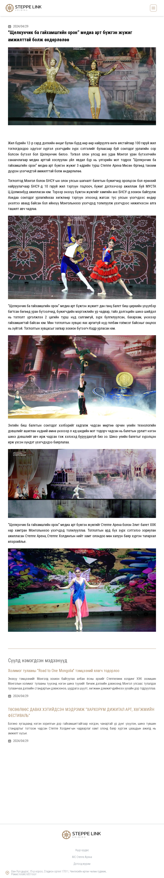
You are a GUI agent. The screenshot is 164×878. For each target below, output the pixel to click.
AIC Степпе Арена (82, 857)
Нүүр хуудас (82, 850)
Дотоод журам (82, 863)
